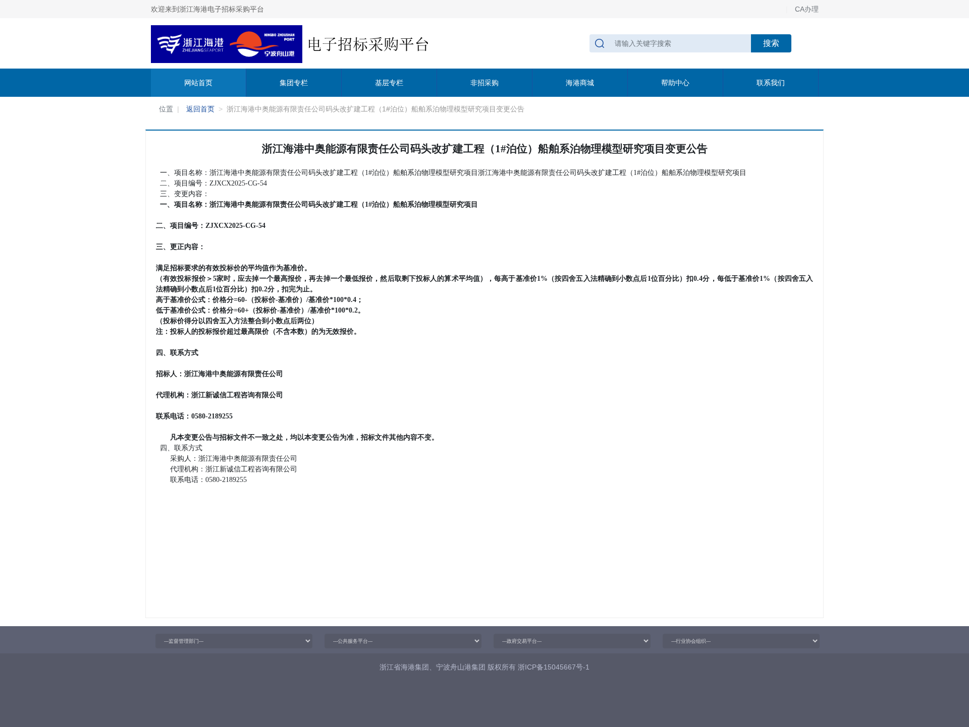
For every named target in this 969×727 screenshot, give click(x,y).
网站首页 (198, 83)
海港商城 (580, 83)
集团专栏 (294, 83)
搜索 (771, 43)
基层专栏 (389, 83)
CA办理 (807, 9)
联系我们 (771, 83)
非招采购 (484, 83)
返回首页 (200, 109)
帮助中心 (675, 83)
